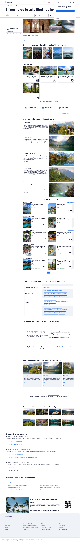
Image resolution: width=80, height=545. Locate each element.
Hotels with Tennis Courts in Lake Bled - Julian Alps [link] (17, 485)
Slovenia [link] (9, 5)
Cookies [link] (42, 523)
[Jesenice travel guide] (42, 413)
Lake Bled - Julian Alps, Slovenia (14, 15)
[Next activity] (74, 53)
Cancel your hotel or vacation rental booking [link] (66, 523)
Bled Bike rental (46, 287)
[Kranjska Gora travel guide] (55, 423)
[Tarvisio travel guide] (68, 423)
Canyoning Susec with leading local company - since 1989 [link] (21, 445)
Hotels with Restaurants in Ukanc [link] (46, 489)
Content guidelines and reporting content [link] (47, 534)
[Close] (78, 541)
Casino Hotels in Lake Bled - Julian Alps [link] (15, 489)
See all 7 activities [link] (71, 258)
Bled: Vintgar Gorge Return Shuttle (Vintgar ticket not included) (56, 301)
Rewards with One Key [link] (26, 534)
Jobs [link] (5, 523)
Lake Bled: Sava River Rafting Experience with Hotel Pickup (55, 293)
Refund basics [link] (61, 527)
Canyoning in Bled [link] (14, 442)
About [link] (6, 521)
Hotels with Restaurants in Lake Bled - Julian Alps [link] (49, 492)
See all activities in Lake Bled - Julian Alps (49, 101)
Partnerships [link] (7, 527)
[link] (65, 18)
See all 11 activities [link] (71, 244)
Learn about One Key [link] (66, 113)
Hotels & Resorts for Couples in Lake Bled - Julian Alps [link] (50, 487)
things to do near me (53, 395)
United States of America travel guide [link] (29, 521)
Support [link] (60, 521)
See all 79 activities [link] (71, 216)
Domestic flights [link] (25, 529)
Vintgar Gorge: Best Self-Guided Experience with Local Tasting (55, 292)
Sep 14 (38, 15)
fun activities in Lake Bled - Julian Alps (33, 37)
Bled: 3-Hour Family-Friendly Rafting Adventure (53, 290)
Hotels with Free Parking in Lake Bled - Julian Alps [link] (49, 494)
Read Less (24, 40)
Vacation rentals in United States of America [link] (30, 525)
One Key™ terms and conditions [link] (46, 527)
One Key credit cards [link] (26, 536)
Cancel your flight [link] (62, 525)
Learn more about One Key (65, 14)
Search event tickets (67, 347)
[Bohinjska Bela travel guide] (55, 413)
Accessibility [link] (43, 531)
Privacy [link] (42, 521)
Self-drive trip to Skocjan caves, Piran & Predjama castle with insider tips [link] (24, 457)
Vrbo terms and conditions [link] (45, 529)
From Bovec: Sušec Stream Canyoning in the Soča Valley (54, 296)
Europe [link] (6, 5)
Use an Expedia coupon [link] (63, 529)
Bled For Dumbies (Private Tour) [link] (16, 441)
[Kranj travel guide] (42, 423)
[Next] (74, 374)
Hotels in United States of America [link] (28, 523)
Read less (25, 382)
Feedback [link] (6, 536)
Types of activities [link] (10, 31)
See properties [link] (26, 385)
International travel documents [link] (64, 531)
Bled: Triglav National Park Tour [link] (16, 444)
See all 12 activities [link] (71, 230)
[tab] (26, 326)
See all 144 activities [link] (70, 202)
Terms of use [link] (43, 525)
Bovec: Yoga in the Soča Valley (50, 303)
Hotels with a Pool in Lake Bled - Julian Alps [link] (16, 492)
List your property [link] (7, 525)
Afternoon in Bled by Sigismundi (50, 300)
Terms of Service (5, 541)
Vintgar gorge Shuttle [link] (15, 455)
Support (62, 2)
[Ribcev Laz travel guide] (68, 413)
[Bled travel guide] (29, 413)
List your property (55, 2)
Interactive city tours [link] (14, 458)
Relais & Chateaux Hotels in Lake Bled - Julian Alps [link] (49, 485)
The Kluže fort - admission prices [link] (17, 454)
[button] (40, 477)
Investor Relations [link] (7, 531)
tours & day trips (50, 36)
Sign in (73, 2)
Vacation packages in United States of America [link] (30, 527)
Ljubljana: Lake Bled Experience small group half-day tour (54, 314)
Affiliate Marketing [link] (8, 534)
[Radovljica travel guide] (29, 423)
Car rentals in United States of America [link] (29, 531)
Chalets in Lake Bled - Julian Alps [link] (14, 487)
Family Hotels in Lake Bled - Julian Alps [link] (15, 494)
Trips (67, 2)
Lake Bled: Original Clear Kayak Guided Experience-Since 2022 (55, 295)
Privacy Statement (38, 540)
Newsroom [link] (6, 529)
